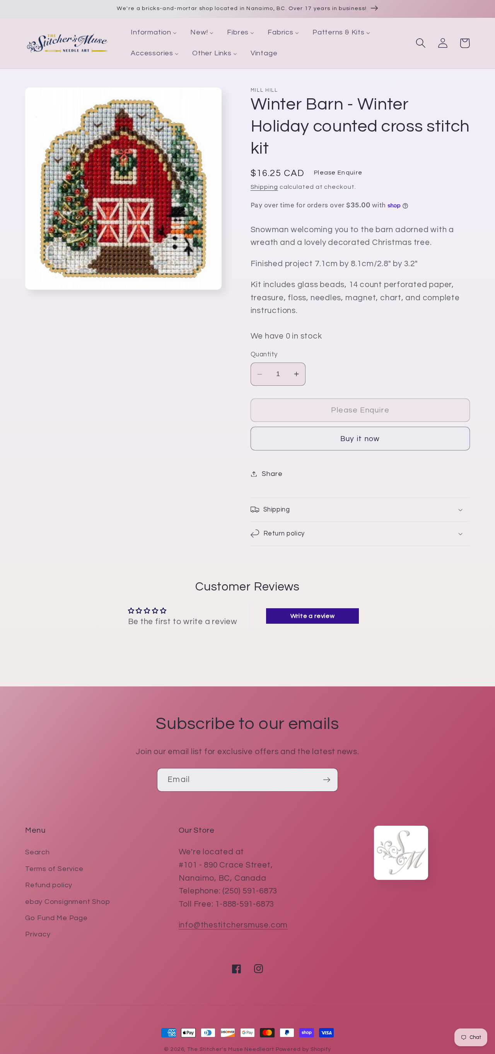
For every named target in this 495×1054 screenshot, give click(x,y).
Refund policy (48, 885)
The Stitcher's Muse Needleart (230, 1049)
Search (37, 852)
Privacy (37, 934)
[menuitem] (154, 32)
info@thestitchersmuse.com (233, 925)
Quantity (264, 354)
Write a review (312, 616)
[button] (421, 43)
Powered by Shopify (303, 1049)
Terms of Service (54, 869)
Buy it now (360, 439)
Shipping (264, 187)
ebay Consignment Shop (67, 901)
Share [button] (272, 473)
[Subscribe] (327, 780)
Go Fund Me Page (56, 918)
